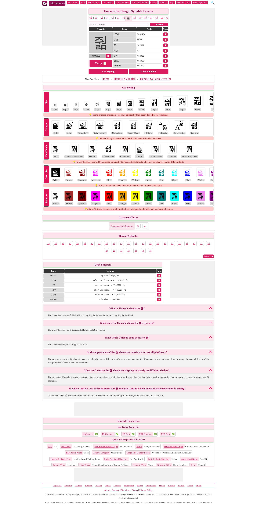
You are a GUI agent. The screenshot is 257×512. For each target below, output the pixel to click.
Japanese (57, 485)
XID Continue (145, 434)
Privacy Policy (146, 490)
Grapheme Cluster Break (138, 453)
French (98, 485)
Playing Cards (183, 2)
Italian (108, 485)
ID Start (126, 434)
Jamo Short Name (189, 459)
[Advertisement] (64, 27)
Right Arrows (94, 2)
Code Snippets (148, 71)
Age (50, 446)
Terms (135, 490)
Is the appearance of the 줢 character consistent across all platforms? (127, 352)
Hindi (199, 485)
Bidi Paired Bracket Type (106, 446)
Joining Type (59, 465)
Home (105, 79)
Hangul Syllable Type (61, 459)
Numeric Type (139, 465)
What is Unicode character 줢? (127, 308)
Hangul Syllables (124, 79)
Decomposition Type (173, 446)
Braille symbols (199, 2)
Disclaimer (125, 490)
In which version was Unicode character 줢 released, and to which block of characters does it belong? (127, 388)
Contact (115, 490)
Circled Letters (123, 2)
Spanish (68, 485)
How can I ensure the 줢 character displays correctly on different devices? (127, 370)
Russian (89, 485)
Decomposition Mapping (122, 226)
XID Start (165, 434)
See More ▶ (208, 256)
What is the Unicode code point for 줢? (127, 337)
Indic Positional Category (116, 459)
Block (139, 446)
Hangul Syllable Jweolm (155, 79)
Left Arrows (107, 2)
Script (193, 465)
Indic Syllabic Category (159, 459)
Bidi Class (66, 446)
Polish (140, 485)
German (78, 485)
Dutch (162, 485)
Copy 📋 (101, 63)
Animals (163, 2)
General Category (101, 453)
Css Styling (108, 71)
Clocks (153, 2)
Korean (181, 485)
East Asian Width (74, 453)
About (107, 490)
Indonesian (151, 485)
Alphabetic (88, 434)
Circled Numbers (140, 2)
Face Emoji (73, 2)
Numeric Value (164, 465)
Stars (83, 2)
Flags (172, 2)
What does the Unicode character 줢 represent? (127, 323)
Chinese (117, 485)
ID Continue (108, 434)
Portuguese (129, 485)
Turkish (171, 485)
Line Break (85, 465)
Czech (190, 485)
